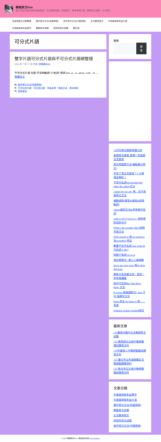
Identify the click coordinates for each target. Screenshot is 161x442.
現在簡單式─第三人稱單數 (129, 260)
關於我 (76, 28)
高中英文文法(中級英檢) (74, 21)
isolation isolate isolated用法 (129, 310)
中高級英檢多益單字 (21, 28)
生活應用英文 (97, 21)
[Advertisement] (130, 101)
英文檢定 (74, 88)
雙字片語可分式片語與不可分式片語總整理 (53, 59)
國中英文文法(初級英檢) (47, 21)
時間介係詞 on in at (124, 254)
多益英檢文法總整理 (21, 21)
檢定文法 (62, 88)
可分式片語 (39, 88)
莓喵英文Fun (24, 7)
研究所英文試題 (60, 28)
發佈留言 (22, 91)
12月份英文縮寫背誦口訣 (128, 150)
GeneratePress (95, 438)
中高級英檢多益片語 (117, 21)
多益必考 (51, 88)
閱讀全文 (19, 76)
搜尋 (116, 40)
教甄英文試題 (42, 28)
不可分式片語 (24, 88)
